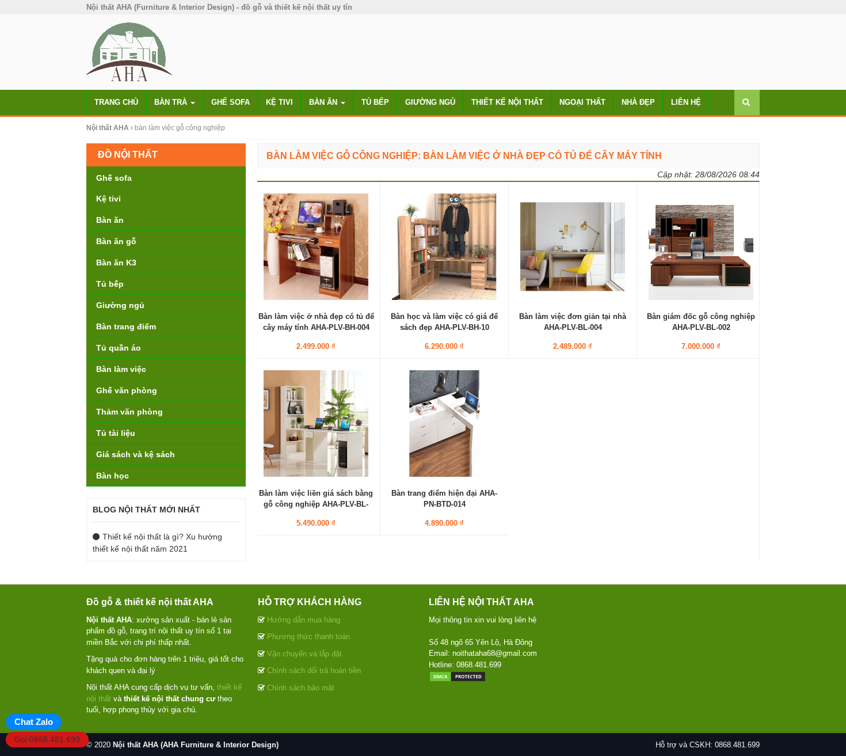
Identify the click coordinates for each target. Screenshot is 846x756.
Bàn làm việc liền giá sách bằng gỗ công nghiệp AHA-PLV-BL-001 (316, 503)
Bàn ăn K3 (116, 262)
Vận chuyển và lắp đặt (304, 653)
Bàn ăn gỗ (116, 241)
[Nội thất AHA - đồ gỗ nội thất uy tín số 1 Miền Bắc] (129, 51)
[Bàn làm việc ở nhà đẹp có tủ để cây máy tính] (316, 246)
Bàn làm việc (121, 369)
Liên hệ (686, 102)
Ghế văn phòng (126, 390)
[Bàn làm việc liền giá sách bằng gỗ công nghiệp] (316, 423)
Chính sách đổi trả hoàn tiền (314, 670)
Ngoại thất (582, 102)
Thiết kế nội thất (507, 102)
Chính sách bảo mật (300, 687)
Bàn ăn (324, 102)
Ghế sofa (230, 102)
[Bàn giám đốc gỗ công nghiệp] (701, 246)
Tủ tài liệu (115, 433)
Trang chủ (116, 102)
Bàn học (112, 475)
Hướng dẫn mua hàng (303, 620)
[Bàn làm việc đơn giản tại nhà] (573, 246)
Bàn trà (171, 102)
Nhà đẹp (638, 102)
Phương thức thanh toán (308, 636)
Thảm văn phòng (129, 411)
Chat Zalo (33, 722)
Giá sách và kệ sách (135, 454)
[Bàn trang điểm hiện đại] (444, 423)
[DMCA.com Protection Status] (457, 675)
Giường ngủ (430, 102)
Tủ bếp (375, 102)
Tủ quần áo (118, 347)
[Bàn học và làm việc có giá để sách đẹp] (444, 246)
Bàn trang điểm (126, 326)
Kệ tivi (279, 102)
